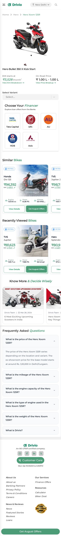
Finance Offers (43, 482)
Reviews (10, 516)
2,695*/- (10, 187)
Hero (16, 14)
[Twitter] (41, 453)
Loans (9, 520)
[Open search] (56, 4)
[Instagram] (19, 453)
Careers (10, 497)
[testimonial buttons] (31, 55)
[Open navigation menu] (3, 5)
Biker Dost (40, 496)
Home (5, 14)
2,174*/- (10, 248)
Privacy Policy (13, 489)
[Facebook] (27, 453)
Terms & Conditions (16, 493)
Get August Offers (30, 531)
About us (10, 482)
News (9, 509)
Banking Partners (15, 486)
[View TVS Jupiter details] (30, 241)
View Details (14, 209)
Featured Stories (15, 512)
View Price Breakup (44, 83)
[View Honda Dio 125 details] (30, 180)
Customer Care (32, 460)
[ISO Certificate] (41, 508)
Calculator (40, 492)
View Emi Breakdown (12, 83)
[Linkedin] (34, 453)
